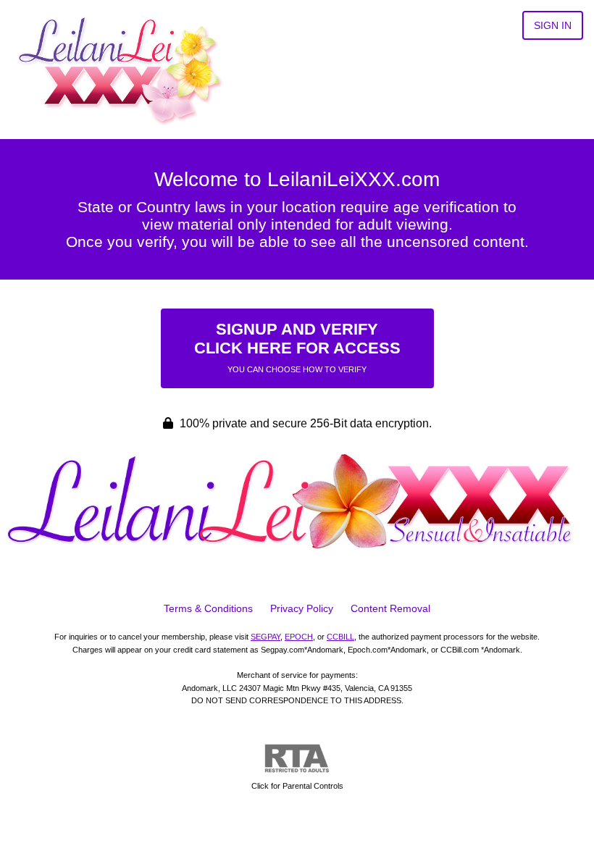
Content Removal (390, 608)
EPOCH (299, 636)
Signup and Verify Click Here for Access (297, 347)
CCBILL (340, 636)
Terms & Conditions (208, 608)
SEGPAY (265, 636)
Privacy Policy (301, 608)
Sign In (553, 25)
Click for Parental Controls (297, 786)
